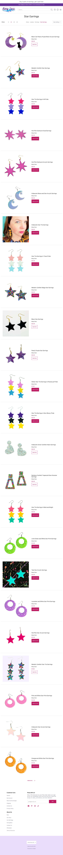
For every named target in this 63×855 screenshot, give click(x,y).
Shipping (9, 803)
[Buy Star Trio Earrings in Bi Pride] (16, 104)
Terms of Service (11, 830)
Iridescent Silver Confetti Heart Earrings (44, 444)
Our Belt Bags (10, 820)
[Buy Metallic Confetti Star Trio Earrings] (16, 669)
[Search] (51, 9)
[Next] (35, 780)
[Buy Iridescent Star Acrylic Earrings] (16, 731)
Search (8, 795)
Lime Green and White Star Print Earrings (44, 538)
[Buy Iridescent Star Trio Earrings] (16, 229)
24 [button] (11, 22)
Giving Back (9, 822)
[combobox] (34, 9)
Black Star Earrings (37, 319)
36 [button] (14, 22)
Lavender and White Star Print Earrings (43, 601)
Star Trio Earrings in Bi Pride (40, 99)
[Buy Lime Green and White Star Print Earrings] (16, 543)
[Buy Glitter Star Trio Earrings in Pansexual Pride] (16, 386)
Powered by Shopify (31, 848)
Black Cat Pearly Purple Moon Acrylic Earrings (45, 36)
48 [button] (17, 22)
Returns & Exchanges (12, 800)
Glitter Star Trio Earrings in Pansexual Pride (45, 382)
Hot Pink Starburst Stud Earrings (41, 130)
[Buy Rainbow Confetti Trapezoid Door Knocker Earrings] (16, 480)
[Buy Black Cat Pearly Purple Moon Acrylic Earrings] (16, 41)
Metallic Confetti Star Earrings (41, 68)
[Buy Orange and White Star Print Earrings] (16, 763)
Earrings (37, 22)
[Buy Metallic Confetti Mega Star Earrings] (16, 292)
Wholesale (9, 828)
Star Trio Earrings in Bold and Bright (42, 507)
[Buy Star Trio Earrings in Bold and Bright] (16, 512)
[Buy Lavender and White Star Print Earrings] (16, 606)
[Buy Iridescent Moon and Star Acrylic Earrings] (16, 198)
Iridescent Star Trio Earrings (40, 225)
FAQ (8, 815)
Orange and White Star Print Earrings (43, 758)
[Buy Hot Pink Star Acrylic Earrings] (16, 637)
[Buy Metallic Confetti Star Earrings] (16, 72)
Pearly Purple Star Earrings (40, 350)
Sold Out (34, 44)
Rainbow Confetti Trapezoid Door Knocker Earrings (44, 476)
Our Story (9, 817)
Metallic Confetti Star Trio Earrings (42, 664)
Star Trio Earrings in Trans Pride (41, 256)
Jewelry (32, 22)
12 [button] (8, 22)
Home (27, 22)
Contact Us (9, 805)
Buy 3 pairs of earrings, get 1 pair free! (31, 1)
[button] (54, 9)
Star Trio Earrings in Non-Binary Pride (43, 413)
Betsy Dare (34, 39)
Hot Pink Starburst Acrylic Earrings (42, 162)
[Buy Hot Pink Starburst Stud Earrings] (16, 135)
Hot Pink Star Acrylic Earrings (40, 633)
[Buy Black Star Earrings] (16, 323)
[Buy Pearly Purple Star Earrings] (16, 355)
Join (53, 801)
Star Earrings (43, 22)
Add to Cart (35, 107)
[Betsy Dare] (9, 9)
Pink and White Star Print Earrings (42, 695)
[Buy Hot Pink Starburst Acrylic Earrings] (16, 167)
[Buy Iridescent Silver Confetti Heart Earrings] (16, 449)
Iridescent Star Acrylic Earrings (41, 727)
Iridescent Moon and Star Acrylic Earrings (44, 193)
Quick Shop (35, 75)
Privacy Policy (10, 808)
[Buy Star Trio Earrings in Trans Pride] (16, 261)
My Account (9, 798)
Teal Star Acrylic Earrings (39, 570)
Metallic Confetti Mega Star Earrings (43, 287)
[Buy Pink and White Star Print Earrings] (16, 700)
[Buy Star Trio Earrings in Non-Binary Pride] (16, 418)
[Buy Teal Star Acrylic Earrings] (16, 574)
